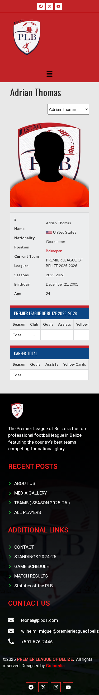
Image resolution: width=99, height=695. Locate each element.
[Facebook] (31, 687)
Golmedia (55, 665)
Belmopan (54, 250)
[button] (49, 74)
